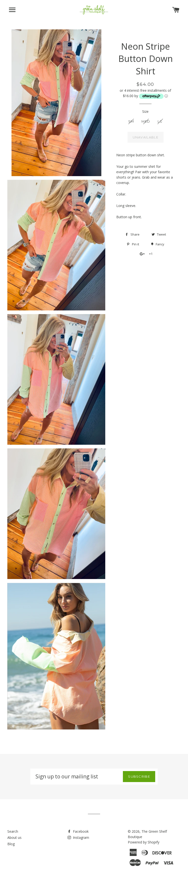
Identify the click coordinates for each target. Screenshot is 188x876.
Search (12, 831)
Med (145, 121)
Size (145, 111)
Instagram (80, 837)
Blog (11, 844)
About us (14, 837)
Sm (131, 121)
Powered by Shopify (143, 842)
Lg (160, 121)
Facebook (80, 831)
